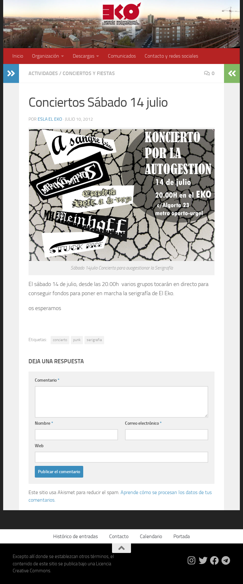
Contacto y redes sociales (171, 56)
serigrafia (94, 340)
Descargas (83, 56)
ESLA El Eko (50, 119)
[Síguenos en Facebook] (214, 560)
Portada (181, 536)
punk (77, 340)
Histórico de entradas (75, 536)
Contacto (118, 536)
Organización (45, 56)
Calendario (151, 536)
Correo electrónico (143, 423)
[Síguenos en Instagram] (191, 560)
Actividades (43, 73)
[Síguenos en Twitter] (203, 560)
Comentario (47, 380)
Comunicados (122, 56)
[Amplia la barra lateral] (11, 73)
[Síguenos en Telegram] (225, 560)
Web (39, 445)
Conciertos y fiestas (89, 73)
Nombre (44, 423)
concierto (60, 340)
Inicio (17, 56)
